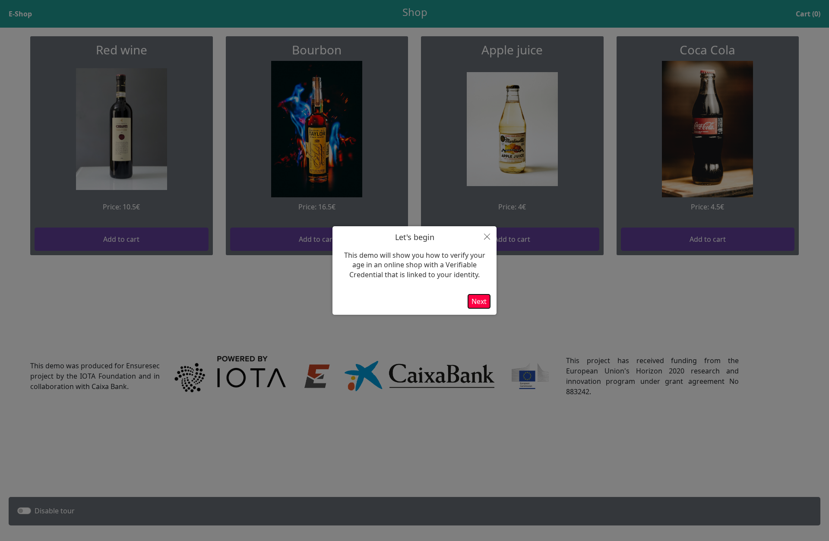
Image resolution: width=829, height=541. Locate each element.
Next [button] (479, 301)
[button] (487, 236)
